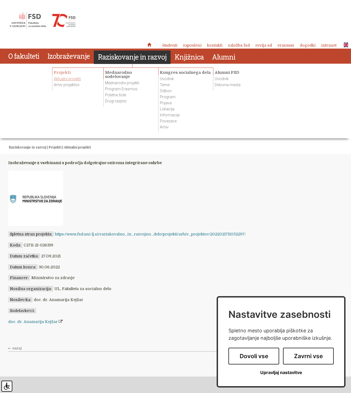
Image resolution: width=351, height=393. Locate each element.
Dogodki (308, 45)
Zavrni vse (308, 356)
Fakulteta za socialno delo (42, 20)
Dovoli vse (254, 356)
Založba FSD (239, 45)
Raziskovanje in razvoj (27, 147)
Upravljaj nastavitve (281, 372)
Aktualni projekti (77, 147)
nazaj (17, 348)
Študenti (169, 45)
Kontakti (214, 45)
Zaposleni (192, 45)
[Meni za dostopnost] (7, 386)
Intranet (328, 45)
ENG (344, 45)
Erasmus (286, 45)
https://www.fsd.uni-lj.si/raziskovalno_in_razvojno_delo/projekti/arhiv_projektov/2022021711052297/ (150, 234)
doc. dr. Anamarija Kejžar (33, 321)
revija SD (263, 45)
